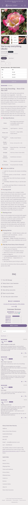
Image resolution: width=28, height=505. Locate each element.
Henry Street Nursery (13, 498)
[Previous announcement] (2, 1)
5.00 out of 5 (17, 312)
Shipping (8, 53)
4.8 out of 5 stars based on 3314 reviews (14, 304)
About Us (5, 487)
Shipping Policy (6, 466)
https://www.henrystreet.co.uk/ (11, 451)
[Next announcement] (25, 1)
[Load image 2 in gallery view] (14, 40)
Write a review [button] (14, 325)
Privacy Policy (6, 472)
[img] (4, 339)
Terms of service (22, 500)
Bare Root (12, 58)
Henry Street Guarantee (8, 490)
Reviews (5, 481)
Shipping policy (14, 502)
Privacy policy (15, 500)
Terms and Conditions (8, 469)
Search (4, 460)
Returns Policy (6, 463)
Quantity (3, 61)
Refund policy (9, 500)
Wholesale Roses (6, 475)
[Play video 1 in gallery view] (23, 40)
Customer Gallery (7, 484)
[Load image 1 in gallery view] (5, 40)
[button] (2, 5)
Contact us (5, 478)
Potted (4, 58)
